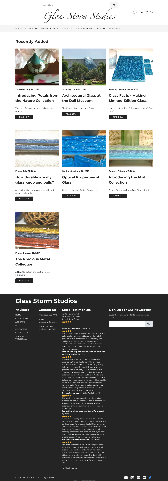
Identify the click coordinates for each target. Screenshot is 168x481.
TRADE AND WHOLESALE (107, 28)
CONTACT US (67, 28)
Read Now (24, 117)
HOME (18, 28)
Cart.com (92, 480)
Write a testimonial (70, 314)
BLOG (56, 28)
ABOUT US (46, 28)
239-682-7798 (51, 315)
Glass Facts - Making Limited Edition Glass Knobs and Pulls (128, 100)
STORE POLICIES (84, 28)
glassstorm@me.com (48, 322)
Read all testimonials (71, 316)
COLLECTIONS (31, 28)
